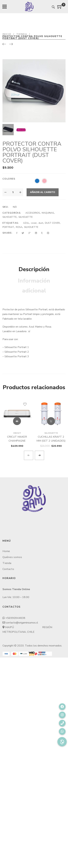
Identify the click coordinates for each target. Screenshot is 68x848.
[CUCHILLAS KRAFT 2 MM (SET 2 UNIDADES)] (51, 413)
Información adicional (34, 285)
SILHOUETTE (9, 217)
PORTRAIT (8, 227)
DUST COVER (52, 223)
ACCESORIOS (32, 212)
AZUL (26, 223)
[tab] (34, 269)
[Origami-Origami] (29, 6)
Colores (8, 178)
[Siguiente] (11, 44)
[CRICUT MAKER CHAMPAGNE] (17, 413)
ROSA (19, 227)
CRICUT (17, 433)
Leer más (17, 421)
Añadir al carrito (42, 192)
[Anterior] (4, 44)
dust (40, 223)
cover (34, 223)
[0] (59, 8)
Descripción (34, 269)
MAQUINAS (48, 212)
